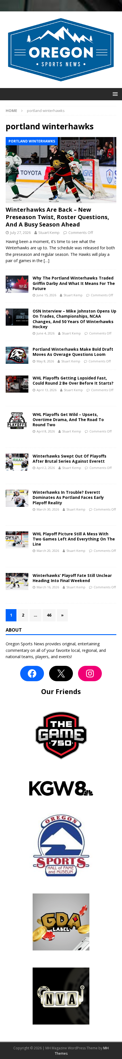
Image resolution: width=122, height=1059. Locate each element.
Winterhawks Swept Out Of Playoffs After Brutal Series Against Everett (69, 458)
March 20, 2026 (48, 550)
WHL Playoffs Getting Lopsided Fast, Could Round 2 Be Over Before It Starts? (73, 380)
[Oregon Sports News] (61, 84)
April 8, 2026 (46, 431)
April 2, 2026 (46, 468)
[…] (46, 260)
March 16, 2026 (48, 587)
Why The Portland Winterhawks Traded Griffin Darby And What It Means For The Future (74, 283)
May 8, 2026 (45, 361)
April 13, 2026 (46, 390)
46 (49, 615)
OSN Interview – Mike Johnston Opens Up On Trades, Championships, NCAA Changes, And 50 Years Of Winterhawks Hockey (74, 318)
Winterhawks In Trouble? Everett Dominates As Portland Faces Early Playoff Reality (68, 497)
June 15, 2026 (46, 295)
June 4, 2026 (45, 333)
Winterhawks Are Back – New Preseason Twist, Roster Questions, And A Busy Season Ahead (57, 217)
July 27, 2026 (20, 232)
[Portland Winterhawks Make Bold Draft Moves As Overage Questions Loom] (17, 355)
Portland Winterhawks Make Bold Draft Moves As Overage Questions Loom (73, 351)
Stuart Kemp (49, 232)
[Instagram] (90, 673)
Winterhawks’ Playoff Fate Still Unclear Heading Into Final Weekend (72, 578)
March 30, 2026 (48, 509)
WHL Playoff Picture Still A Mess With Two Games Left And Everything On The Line (74, 539)
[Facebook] (32, 673)
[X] (61, 673)
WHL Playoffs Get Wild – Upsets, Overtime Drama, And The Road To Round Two (68, 419)
